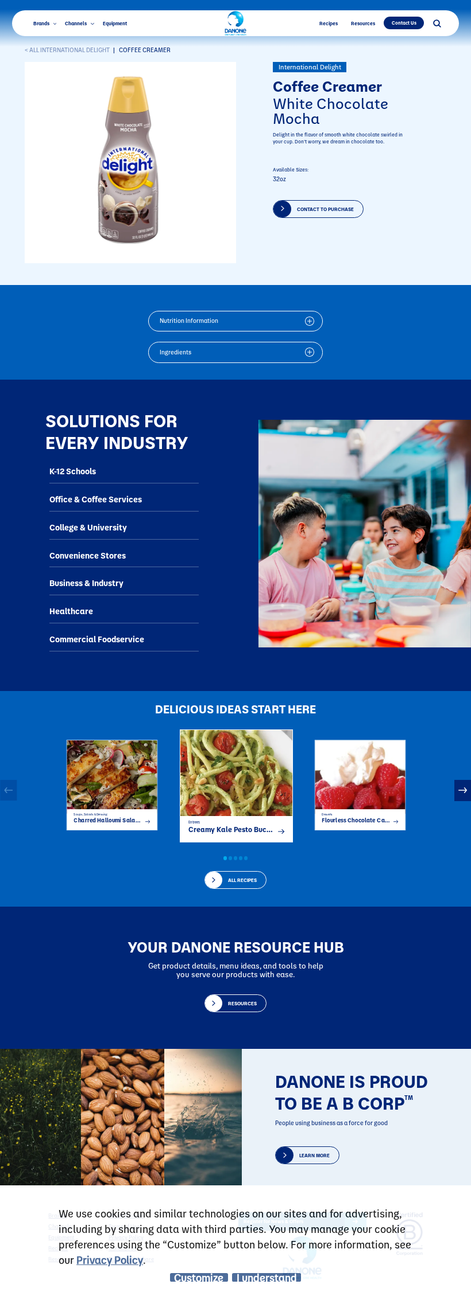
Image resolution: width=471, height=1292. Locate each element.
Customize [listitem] (198, 1277)
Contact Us (404, 22)
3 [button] (235, 858)
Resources (363, 23)
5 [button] (246, 858)
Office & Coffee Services (95, 499)
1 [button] (225, 858)
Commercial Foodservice (96, 639)
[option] (112, 782)
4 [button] (240, 858)
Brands (42, 23)
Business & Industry (86, 582)
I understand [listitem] (267, 1277)
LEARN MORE (314, 1155)
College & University (88, 527)
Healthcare (71, 611)
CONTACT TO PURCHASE (325, 209)
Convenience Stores (87, 555)
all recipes (242, 880)
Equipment (115, 23)
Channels (76, 23)
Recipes (328, 23)
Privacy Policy (109, 1259)
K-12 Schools (72, 471)
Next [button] (462, 790)
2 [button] (230, 858)
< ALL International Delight (67, 50)
